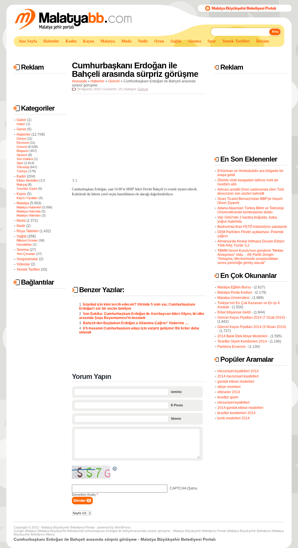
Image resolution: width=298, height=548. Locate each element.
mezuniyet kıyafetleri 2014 (238, 371)
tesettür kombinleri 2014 (236, 413)
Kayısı (21, 194)
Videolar (23, 264)
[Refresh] (115, 469)
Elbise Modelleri (27, 180)
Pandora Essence (231, 347)
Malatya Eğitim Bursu (234, 287)
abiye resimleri (229, 387)
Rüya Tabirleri (28, 231)
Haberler (24, 134)
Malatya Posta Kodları (234, 292)
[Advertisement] (120, 52)
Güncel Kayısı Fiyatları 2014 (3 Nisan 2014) (251, 327)
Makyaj (22, 184)
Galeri (21, 120)
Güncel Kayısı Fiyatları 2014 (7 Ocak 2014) (251, 317)
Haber (21, 124)
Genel (21, 129)
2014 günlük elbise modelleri (240, 408)
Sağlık (21, 236)
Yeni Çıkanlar (26, 254)
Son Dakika (25, 159)
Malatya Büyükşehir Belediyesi (59, 531)
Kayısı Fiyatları (27, 198)
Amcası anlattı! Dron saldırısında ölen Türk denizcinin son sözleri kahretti (250, 191)
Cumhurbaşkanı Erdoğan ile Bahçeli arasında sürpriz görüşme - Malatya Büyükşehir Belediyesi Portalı (154, 531)
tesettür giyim (227, 397)
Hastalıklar (24, 244)
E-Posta (177, 405)
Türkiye (22, 171)
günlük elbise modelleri (235, 381)
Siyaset (22, 155)
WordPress (123, 527)
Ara (274, 31)
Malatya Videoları (29, 215)
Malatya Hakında (28, 211)
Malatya (23, 203)
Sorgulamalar (27, 259)
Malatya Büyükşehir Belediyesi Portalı (244, 8)
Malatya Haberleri (29, 207)
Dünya (21, 138)
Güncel (22, 146)
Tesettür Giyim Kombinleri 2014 (242, 341)
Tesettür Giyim (27, 188)
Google (19, 531)
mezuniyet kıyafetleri (233, 402)
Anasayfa (79, 81)
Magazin (23, 150)
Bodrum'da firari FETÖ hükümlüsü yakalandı (252, 227)
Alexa (50, 534)
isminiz (176, 391)
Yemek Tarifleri (28, 269)
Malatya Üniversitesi (233, 298)
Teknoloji (23, 167)
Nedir (21, 226)
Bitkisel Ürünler (27, 240)
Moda (21, 221)
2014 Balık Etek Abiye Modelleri (242, 336)
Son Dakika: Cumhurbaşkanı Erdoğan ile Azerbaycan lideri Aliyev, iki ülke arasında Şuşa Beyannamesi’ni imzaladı (141, 316)
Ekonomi (23, 142)
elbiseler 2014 (228, 392)
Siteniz (176, 418)
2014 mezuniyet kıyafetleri (238, 376)
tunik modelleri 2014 (233, 418)
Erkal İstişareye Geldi (234, 312)
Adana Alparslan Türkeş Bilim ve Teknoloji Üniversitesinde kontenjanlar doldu (250, 210)
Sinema (23, 250)
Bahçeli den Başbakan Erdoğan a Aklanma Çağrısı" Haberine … (136, 323)
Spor (20, 163)
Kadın (21, 176)
